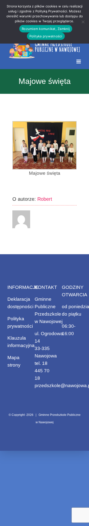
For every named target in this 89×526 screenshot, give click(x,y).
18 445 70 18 (42, 371)
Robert (44, 199)
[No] (82, 21)
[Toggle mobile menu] (79, 61)
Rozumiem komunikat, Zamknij (46, 29)
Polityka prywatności (45, 36)
